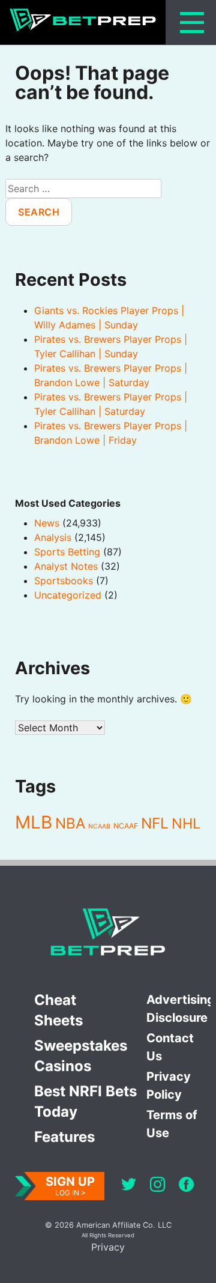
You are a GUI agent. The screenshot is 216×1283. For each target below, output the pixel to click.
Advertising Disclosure (178, 1008)
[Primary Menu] (192, 22)
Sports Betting (67, 552)
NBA (70, 823)
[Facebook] (186, 1186)
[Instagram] (157, 1186)
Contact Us (170, 1047)
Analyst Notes (66, 566)
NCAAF (125, 825)
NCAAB (99, 826)
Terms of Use (171, 1124)
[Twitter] (128, 1186)
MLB (33, 822)
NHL (186, 823)
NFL (155, 823)
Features (64, 1137)
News (46, 523)
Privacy (108, 1247)
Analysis (52, 537)
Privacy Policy (168, 1085)
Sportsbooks (63, 581)
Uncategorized (67, 595)
